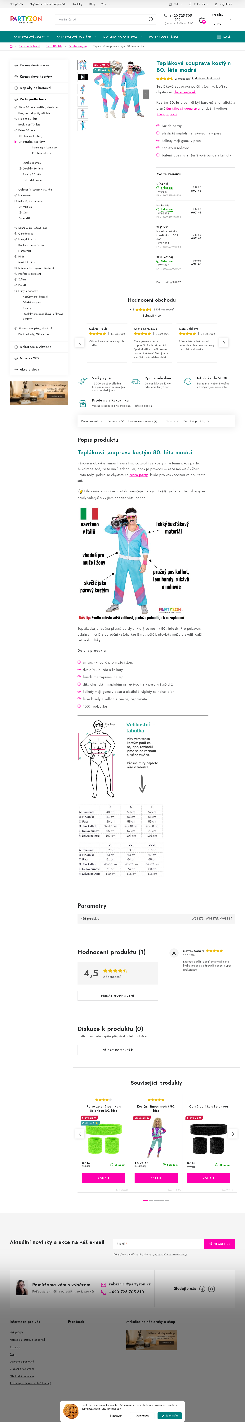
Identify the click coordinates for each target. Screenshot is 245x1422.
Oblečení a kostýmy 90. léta (35, 189)
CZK (176, 4)
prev (79, 1134)
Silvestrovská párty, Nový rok (35, 328)
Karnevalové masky (34, 65)
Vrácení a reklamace (22, 1369)
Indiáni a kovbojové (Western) (36, 268)
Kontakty (77, 4)
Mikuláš (27, 207)
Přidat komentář (117, 1050)
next (233, 1134)
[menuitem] (31, 36)
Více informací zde (111, 1408)
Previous (79, 342)
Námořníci (24, 251)
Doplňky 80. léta (33, 168)
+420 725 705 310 (180, 17)
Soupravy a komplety (44, 147)
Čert (25, 212)
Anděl (26, 218)
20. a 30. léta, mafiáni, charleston (38, 107)
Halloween (24, 195)
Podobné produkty (195, 421)
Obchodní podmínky (22, 1376)
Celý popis (165, 114)
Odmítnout (142, 1415)
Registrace (226, 4)
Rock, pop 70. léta (29, 124)
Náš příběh (16, 4)
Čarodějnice (25, 233)
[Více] (224, 36)
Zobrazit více (152, 315)
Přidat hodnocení (117, 996)
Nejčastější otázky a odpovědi (48, 4)
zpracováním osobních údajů (169, 1254)
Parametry (114, 421)
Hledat (151, 19)
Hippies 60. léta (27, 119)
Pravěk (22, 285)
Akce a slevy (29, 369)
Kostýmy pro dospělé (35, 297)
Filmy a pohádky (28, 291)
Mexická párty (26, 262)
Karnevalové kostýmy (36, 76)
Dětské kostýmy (32, 163)
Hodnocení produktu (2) (142, 421)
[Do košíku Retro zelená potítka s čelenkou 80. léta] (103, 1178)
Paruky (27, 308)
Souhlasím (171, 1415)
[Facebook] (202, 1289)
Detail (156, 1178)
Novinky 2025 (30, 358)
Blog (92, 4)
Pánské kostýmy (34, 142)
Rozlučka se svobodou (31, 245)
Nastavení (116, 1416)
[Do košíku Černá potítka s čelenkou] (208, 1178)
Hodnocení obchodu (152, 300)
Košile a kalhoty (41, 153)
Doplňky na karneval (35, 88)
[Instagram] (211, 1289)
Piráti (21, 256)
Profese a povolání (29, 274)
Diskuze (170, 421)
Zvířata (22, 279)
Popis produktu (90, 421)
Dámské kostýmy (32, 136)
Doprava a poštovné (22, 1361)
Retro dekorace (32, 180)
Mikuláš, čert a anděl (30, 201)
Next (223, 342)
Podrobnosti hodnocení (206, 78)
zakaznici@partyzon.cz (130, 1284)
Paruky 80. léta (32, 174)
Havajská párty (27, 239)
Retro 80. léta (26, 130)
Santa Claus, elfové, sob (32, 228)
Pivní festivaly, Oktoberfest (34, 334)
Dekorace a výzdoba (35, 347)
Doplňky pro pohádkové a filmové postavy (43, 316)
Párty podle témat (34, 99)
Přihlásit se (219, 1244)
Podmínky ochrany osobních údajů (30, 1383)
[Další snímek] (146, 94)
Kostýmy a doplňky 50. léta (34, 113)
